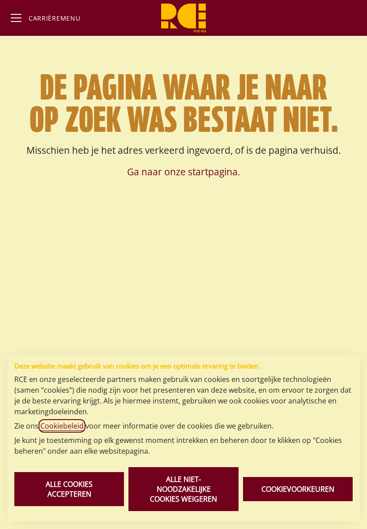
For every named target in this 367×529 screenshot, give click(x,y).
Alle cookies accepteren (69, 489)
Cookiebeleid (62, 426)
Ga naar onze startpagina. (183, 171)
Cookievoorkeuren (297, 489)
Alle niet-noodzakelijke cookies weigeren (183, 489)
